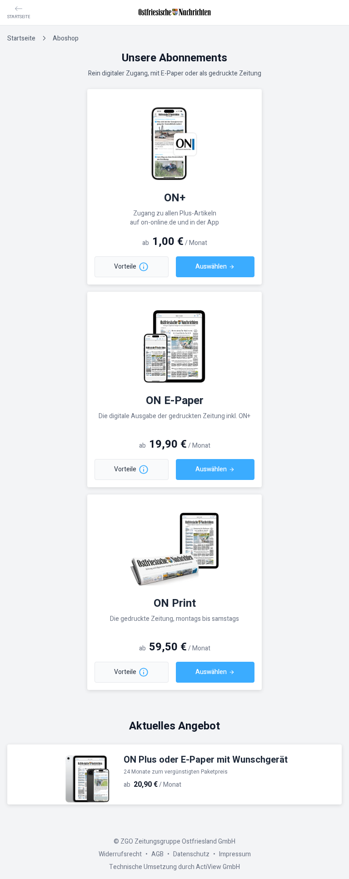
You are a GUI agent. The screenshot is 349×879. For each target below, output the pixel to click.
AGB (157, 854)
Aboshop (66, 38)
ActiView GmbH (218, 867)
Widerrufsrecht (120, 854)
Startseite (21, 38)
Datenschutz (191, 854)
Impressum (235, 854)
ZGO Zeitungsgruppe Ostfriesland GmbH (177, 841)
